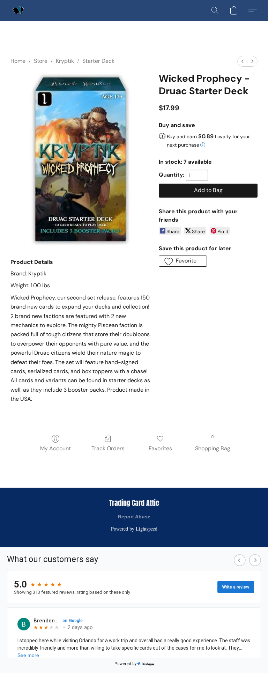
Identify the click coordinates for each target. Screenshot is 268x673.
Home (17, 61)
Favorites (160, 448)
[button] (18, 10)
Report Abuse (134, 516)
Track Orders (108, 448)
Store (40, 61)
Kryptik (65, 61)
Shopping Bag (212, 448)
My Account (55, 448)
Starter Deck (98, 61)
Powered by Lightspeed (134, 528)
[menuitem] (242, 61)
